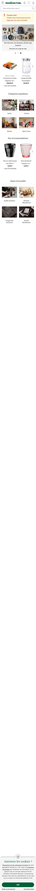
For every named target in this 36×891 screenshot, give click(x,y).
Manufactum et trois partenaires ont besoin (15, 865)
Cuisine (26, 113)
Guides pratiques (9, 201)
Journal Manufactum (26, 221)
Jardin (9, 113)
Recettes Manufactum (26, 202)
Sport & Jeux (26, 131)
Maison (9, 131)
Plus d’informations (29, 889)
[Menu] (2, 2)
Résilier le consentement (8, 889)
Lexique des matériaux (9, 221)
